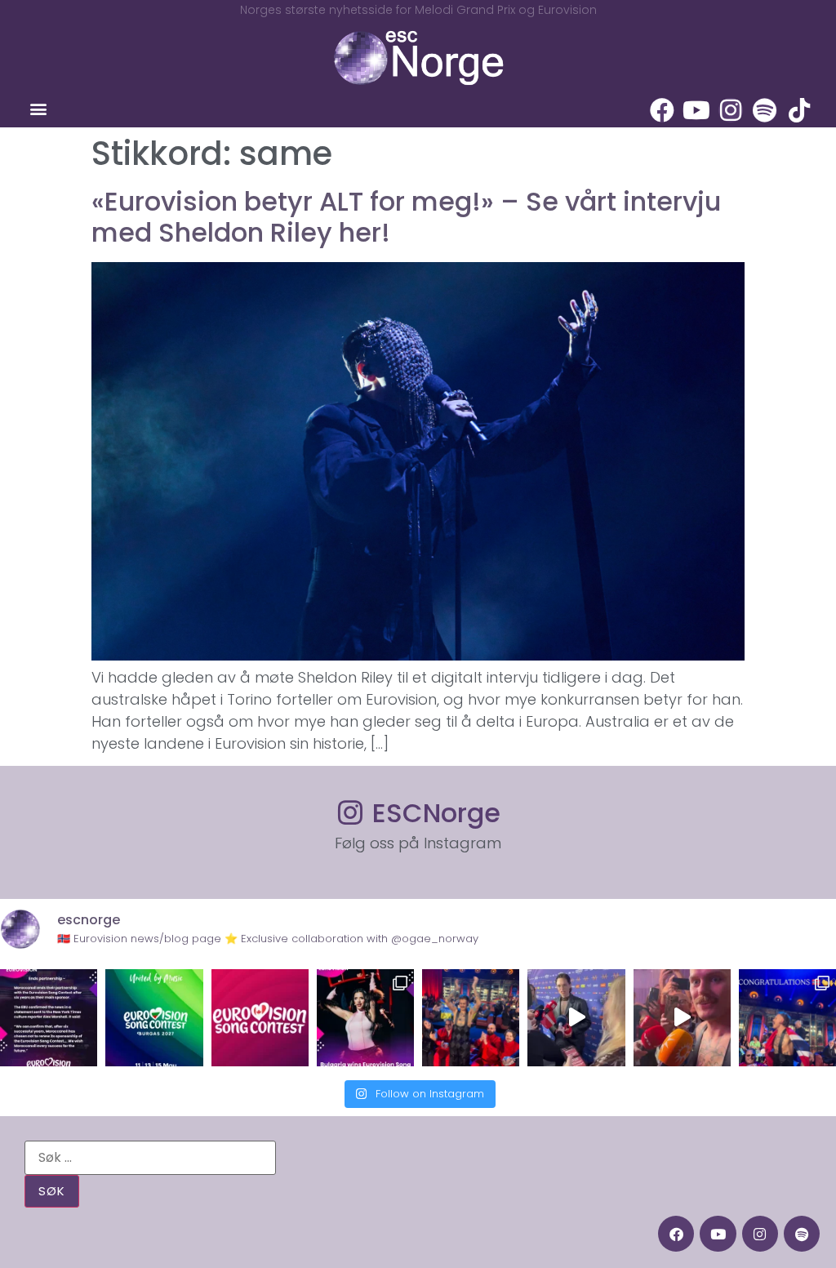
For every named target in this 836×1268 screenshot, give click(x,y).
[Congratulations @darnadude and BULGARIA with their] (365, 1017)
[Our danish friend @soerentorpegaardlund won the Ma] (576, 1017)
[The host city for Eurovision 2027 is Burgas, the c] (153, 1017)
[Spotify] (765, 110)
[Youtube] (696, 110)
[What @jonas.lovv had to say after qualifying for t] (682, 1017)
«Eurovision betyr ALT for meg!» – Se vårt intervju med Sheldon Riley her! (406, 217)
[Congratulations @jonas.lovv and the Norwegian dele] (787, 1017)
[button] (37, 109)
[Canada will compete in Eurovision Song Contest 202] (260, 1017)
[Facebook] (662, 110)
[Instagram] (730, 110)
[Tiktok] (799, 110)
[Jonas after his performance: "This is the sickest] (470, 1017)
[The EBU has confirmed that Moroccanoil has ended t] (48, 1017)
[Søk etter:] (150, 1158)
